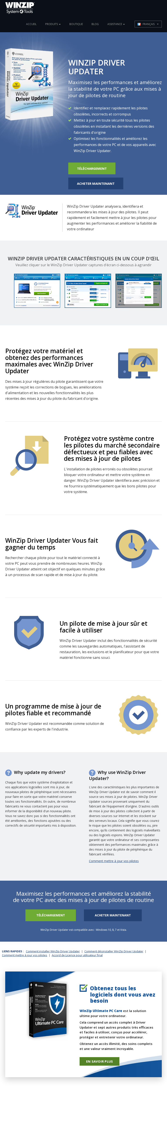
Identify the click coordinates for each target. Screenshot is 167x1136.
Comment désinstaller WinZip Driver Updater (113, 951)
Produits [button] (51, 24)
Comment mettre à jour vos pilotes (114, 861)
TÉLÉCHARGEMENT (92, 168)
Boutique (76, 24)
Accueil (31, 24)
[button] (148, 24)
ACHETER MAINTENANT (96, 183)
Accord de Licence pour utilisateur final (77, 955)
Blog (95, 24)
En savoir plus (99, 1061)
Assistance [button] (115, 24)
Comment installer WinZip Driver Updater (53, 951)
